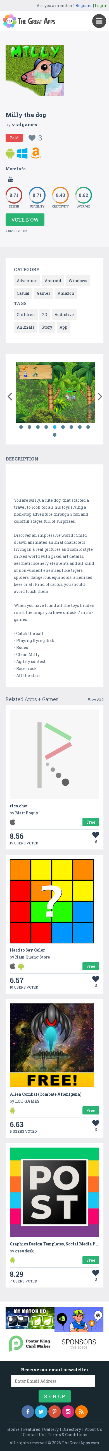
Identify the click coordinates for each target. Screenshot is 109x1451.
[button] (9, 395)
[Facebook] (28, 1411)
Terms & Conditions (67, 1434)
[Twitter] (41, 1411)
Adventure (27, 280)
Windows (77, 280)
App (63, 327)
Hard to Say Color (27, 950)
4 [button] (46, 427)
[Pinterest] (54, 1411)
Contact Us (33, 1434)
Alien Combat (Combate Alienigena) (46, 1094)
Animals (25, 327)
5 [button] (54, 427)
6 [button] (63, 427)
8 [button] (79, 427)
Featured (32, 1429)
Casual (23, 293)
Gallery (51, 1429)
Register (83, 5)
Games (43, 293)
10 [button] (54, 435)
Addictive (64, 314)
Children (26, 314)
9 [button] (88, 427)
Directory (71, 1429)
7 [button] (71, 427)
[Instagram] (68, 1411)
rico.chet (19, 806)
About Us (93, 1429)
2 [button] (29, 427)
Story (47, 327)
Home (13, 1429)
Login (100, 5)
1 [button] (21, 427)
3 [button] (38, 427)
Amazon (66, 293)
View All (95, 699)
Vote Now (25, 219)
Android (53, 280)
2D (44, 314)
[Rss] (81, 1411)
